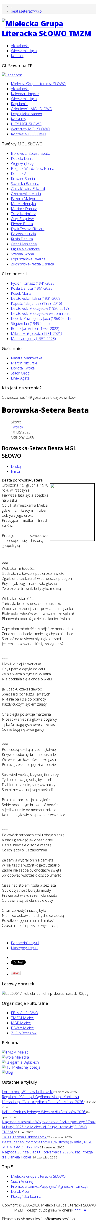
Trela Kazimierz (23, 213)
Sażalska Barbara (25, 183)
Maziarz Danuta (24, 208)
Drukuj (16, 466)
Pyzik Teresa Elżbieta (27, 228)
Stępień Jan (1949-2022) (30, 323)
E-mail (16, 471)
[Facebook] (12, 75)
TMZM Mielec (22, 1017)
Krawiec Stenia (23, 178)
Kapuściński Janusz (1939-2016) (36, 303)
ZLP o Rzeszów (23, 1032)
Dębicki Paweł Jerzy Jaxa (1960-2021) (41, 318)
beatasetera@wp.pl (26, 11)
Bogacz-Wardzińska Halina (32, 168)
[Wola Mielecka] (15, 1057)
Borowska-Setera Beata (30, 153)
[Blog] (7, 1072)
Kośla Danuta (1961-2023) (32, 288)
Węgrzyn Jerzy (22, 163)
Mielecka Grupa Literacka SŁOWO (38, 83)
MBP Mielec (21, 1022)
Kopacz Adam (22, 173)
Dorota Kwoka (23, 368)
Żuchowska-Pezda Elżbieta (32, 264)
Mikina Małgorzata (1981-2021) (36, 333)
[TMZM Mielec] (15, 1052)
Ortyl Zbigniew (22, 218)
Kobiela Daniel (22, 158)
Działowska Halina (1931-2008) (36, 298)
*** (78, 1210)
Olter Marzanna (24, 243)
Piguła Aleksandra (25, 248)
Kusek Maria (21, 293)
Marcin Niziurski (24, 363)
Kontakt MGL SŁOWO (28, 133)
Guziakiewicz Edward (28, 188)
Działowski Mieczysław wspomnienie (40, 313)
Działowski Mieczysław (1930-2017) (40, 308)
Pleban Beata (22, 223)
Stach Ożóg (20, 373)
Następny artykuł (24, 947)
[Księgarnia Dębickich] (20, 1062)
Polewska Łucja (23, 233)
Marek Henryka (23, 203)
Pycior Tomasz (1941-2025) (33, 283)
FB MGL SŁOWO (24, 1012)
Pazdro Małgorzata (27, 198)
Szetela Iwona (22, 254)
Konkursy (18, 118)
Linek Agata (20, 378)
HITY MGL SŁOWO (26, 123)
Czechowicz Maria (26, 193)
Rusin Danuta (22, 238)
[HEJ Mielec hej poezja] (21, 1067)
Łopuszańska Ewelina (28, 259)
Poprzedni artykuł (25, 942)
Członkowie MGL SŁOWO (31, 108)
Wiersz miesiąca (24, 50)
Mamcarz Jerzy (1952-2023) (33, 338)
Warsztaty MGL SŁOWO (30, 128)
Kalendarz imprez (25, 93)
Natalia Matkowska (26, 358)
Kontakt (17, 55)
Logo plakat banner (26, 113)
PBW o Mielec (22, 1027)
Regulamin (19, 103)
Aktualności (20, 45)
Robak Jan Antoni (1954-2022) (35, 328)
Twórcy (17, 427)
